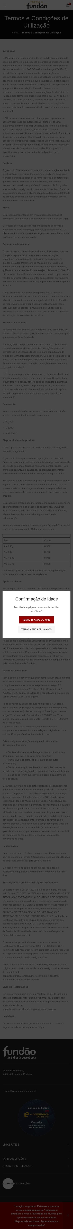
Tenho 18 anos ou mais (36, 620)
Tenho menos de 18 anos (36, 629)
